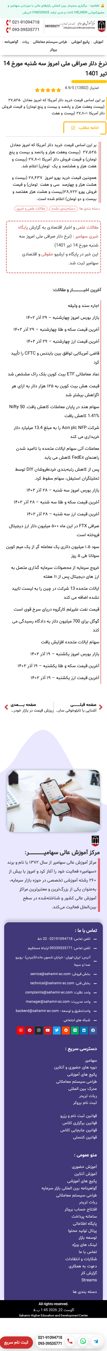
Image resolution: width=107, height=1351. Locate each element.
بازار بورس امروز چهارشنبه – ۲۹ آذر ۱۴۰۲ (62, 318)
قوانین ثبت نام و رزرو (78, 1116)
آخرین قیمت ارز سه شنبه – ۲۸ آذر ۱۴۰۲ (63, 514)
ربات (25, 42)
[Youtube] (48, 1030)
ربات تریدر (88, 1096)
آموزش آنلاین (85, 1174)
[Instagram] (39, 1030)
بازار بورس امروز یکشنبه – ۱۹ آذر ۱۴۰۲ (64, 654)
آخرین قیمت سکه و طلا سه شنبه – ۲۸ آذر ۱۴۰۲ (56, 502)
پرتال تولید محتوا (82, 1231)
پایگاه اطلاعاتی (85, 1224)
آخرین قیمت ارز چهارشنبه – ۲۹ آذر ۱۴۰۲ (62, 341)
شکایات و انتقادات (81, 1259)
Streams (89, 1280)
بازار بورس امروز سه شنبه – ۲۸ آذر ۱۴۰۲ (62, 490)
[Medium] (75, 1030)
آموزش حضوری (84, 1167)
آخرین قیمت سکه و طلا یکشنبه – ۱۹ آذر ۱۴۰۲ (58, 666)
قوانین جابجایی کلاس (78, 1130)
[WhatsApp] (83, 1341)
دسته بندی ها (85, 1292)
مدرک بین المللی (82, 1088)
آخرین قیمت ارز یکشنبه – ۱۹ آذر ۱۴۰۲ (65, 678)
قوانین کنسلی (85, 1137)
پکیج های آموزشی (82, 1074)
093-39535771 (50, 1344)
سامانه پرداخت (84, 1216)
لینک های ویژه (84, 1245)
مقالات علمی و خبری (31, 208)
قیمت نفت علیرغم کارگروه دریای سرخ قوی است (56, 609)
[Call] (69, 1341)
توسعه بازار (87, 1238)
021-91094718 (50, 1338)
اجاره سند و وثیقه (83, 306)
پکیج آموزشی (80, 42)
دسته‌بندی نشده (63, 208)
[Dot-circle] (20, 1030)
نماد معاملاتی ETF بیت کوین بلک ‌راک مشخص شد (53, 374)
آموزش (98, 42)
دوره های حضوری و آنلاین (75, 1067)
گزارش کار (89, 1273)
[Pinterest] (30, 1030)
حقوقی (47, 254)
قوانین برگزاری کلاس (79, 1123)
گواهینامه (11, 42)
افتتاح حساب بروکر (80, 1209)
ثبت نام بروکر (85, 1102)
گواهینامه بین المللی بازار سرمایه (69, 1188)
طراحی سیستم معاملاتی (50, 41)
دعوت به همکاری (83, 1266)
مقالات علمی (87, 227)
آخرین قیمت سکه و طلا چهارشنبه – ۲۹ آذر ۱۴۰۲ (56, 330)
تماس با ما (88, 1252)
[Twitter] (57, 1030)
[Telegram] (96, 1341)
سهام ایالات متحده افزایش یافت (70, 642)
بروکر (53, 49)
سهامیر (81, 236)
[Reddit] (66, 1030)
